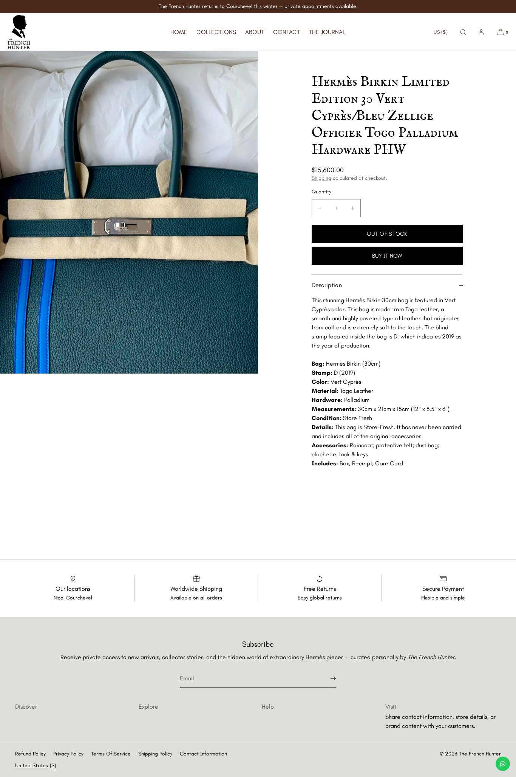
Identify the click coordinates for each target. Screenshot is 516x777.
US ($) (441, 32)
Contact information (203, 754)
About (254, 32)
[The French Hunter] (19, 32)
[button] (463, 32)
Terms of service (111, 754)
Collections (216, 32)
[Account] (481, 32)
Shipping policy (155, 754)
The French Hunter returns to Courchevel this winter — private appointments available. (258, 6)
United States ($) (35, 765)
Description (327, 285)
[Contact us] (503, 764)
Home (178, 32)
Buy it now (387, 255)
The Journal (327, 32)
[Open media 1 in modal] (129, 212)
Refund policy (30, 754)
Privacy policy (68, 754)
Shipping (321, 178)
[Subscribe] (326, 678)
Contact (286, 32)
